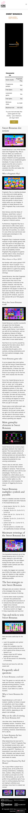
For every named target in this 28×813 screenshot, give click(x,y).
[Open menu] (26, 4)
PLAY (14, 122)
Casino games (12, 17)
